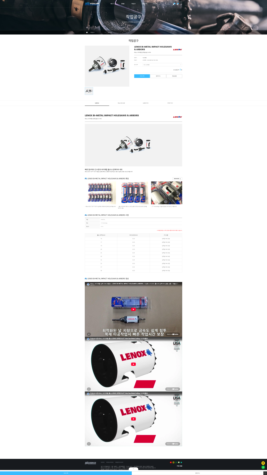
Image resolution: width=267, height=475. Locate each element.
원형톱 (122, 3)
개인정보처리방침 (109, 462)
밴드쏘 (112, 3)
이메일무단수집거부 (119, 462)
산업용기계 (144, 3)
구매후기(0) (170, 103)
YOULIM (155, 3)
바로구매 (142, 76)
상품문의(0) (145, 103)
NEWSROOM (172, 2)
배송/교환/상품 (121, 103)
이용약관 (102, 462)
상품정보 (97, 103)
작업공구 (133, 3)
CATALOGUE (179, 2)
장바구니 (158, 76)
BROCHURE (176, 178)
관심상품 (174, 76)
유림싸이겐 (92, 3)
